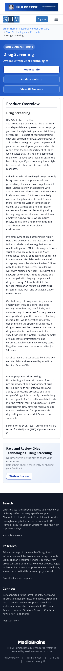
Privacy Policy (11, 657)
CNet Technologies (16, 32)
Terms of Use (34, 657)
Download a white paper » (17, 578)
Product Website (31, 79)
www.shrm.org (34, 661)
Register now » (11, 620)
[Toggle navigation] (56, 19)
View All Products (31, 89)
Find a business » (12, 535)
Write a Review (19, 476)
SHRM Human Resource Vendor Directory (26, 28)
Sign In (42, 19)
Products (35, 32)
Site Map (54, 657)
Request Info (32, 69)
